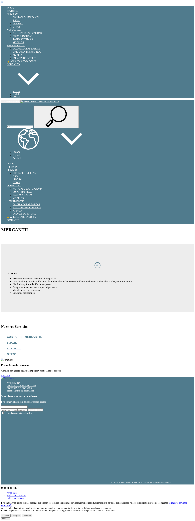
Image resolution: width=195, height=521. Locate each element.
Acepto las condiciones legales (18, 413)
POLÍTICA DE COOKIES (19, 388)
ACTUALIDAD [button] (14, 29)
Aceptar (5, 516)
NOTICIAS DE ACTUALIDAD (27, 33)
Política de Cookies (15, 498)
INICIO (10, 7)
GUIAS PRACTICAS (22, 36)
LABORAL (18, 23)
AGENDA (17, 54)
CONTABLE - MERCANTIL (26, 17)
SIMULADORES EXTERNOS (27, 51)
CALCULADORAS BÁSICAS (26, 48)
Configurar (16, 516)
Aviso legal (12, 493)
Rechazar (27, 516)
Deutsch (16, 96)
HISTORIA (12, 11)
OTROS (16, 26)
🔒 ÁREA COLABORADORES (21, 61)
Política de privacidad (16, 495)
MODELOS (18, 42)
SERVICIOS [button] (12, 14)
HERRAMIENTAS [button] (16, 45)
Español (16, 91)
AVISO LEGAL (14, 383)
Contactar (5, 375)
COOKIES (5, 518)
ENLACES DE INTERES (24, 58)
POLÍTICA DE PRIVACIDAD (21, 385)
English (16, 94)
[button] (28, 89)
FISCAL (16, 20)
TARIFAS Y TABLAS (23, 39)
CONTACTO (13, 64)
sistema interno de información (20, 391)
